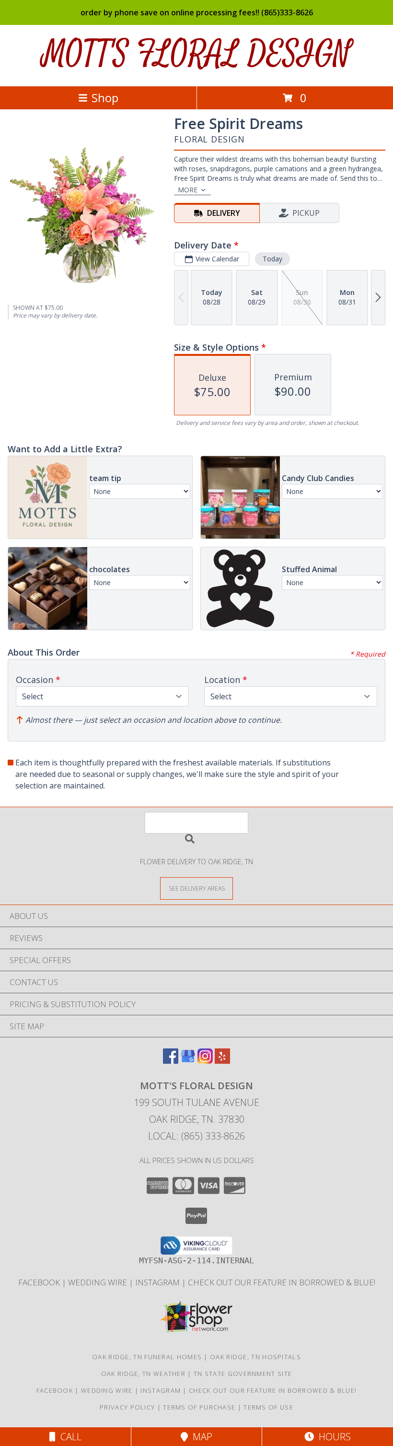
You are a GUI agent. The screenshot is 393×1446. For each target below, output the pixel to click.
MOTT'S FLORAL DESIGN (197, 54)
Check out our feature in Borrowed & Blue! (281, 1282)
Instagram (158, 1282)
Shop (105, 98)
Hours (332, 1436)
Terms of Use (268, 1407)
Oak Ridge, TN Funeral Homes (147, 1356)
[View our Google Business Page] (188, 1060)
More (187, 189)
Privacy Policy (127, 1407)
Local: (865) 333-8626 (196, 1135)
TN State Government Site (243, 1373)
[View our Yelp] (222, 1060)
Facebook (40, 1282)
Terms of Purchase (199, 1407)
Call (68, 1436)
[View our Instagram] (205, 1060)
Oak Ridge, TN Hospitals (255, 1356)
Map (200, 1436)
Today (272, 258)
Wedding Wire (98, 1282)
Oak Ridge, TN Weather (143, 1373)
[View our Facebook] (170, 1060)
